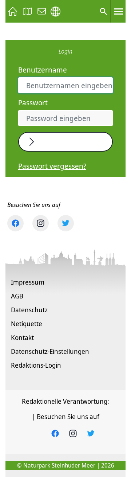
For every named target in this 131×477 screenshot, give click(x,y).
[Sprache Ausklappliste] (55, 11)
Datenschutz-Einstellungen (50, 351)
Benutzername (42, 70)
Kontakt (22, 337)
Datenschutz (29, 309)
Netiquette (26, 323)
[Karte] (27, 11)
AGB (17, 296)
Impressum (27, 282)
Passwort (33, 102)
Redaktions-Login (36, 365)
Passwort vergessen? (52, 166)
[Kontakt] (42, 11)
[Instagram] (40, 223)
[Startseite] (12, 11)
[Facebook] (15, 223)
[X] (65, 223)
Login (48, 142)
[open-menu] (118, 11)
